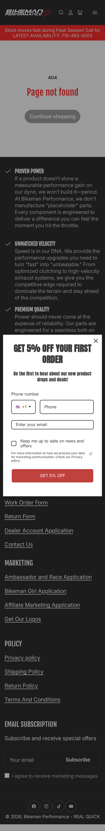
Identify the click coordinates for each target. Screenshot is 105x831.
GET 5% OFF (52, 475)
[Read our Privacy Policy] (91, 454)
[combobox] (23, 407)
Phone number (25, 394)
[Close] (96, 341)
